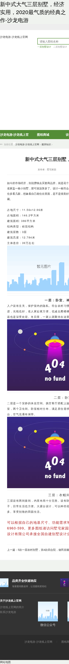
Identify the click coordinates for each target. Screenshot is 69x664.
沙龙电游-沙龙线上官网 (14, 37)
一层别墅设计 (44, 46)
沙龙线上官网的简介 (12, 607)
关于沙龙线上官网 (10, 600)
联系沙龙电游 (8, 612)
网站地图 (5, 662)
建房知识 (46, 144)
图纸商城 (43, 134)
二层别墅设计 (60, 46)
